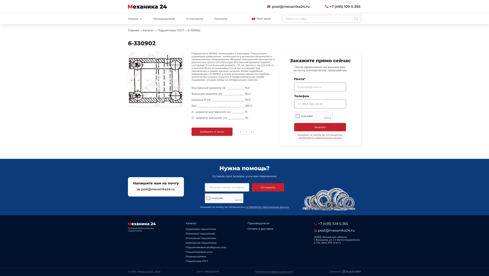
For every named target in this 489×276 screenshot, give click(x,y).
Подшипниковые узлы (199, 252)
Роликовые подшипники (200, 233)
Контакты (221, 18)
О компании (194, 18)
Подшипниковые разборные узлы (206, 247)
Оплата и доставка (260, 228)
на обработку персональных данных (320, 137)
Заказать (320, 127)
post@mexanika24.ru (158, 189)
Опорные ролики (196, 256)
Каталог (191, 223)
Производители (164, 18)
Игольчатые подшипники (201, 238)
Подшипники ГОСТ (197, 261)
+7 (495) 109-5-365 (332, 224)
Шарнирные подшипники (201, 243)
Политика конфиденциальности (274, 272)
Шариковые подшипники (201, 229)
